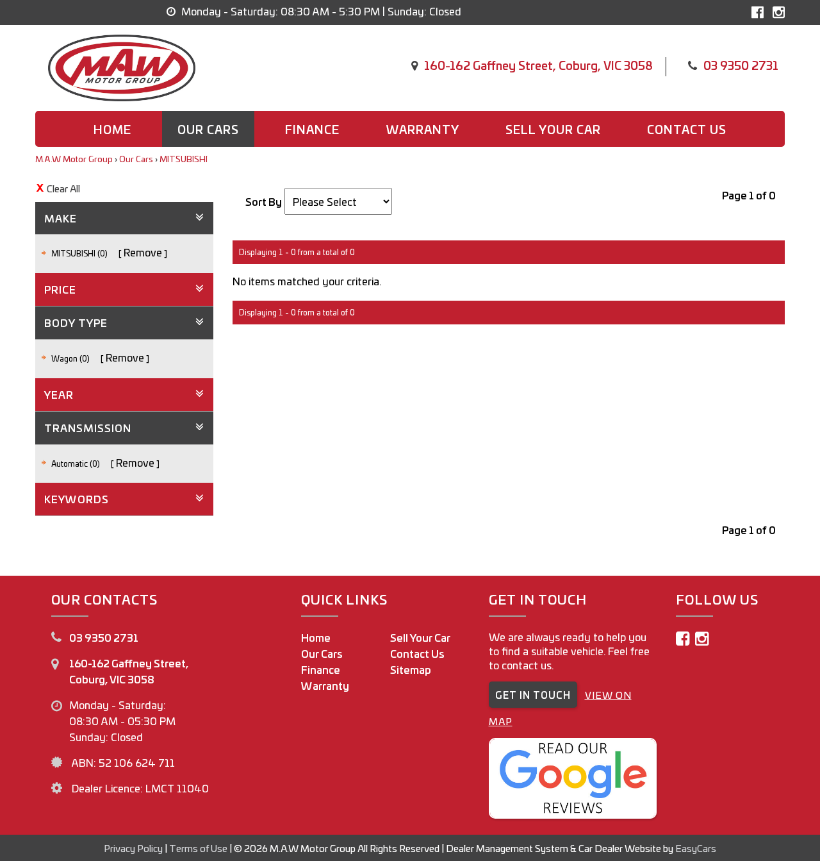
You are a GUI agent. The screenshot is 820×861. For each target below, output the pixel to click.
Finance (312, 129)
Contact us (686, 129)
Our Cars (208, 129)
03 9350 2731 (740, 64)
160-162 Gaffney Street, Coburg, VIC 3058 (538, 64)
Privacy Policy (134, 848)
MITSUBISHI (184, 159)
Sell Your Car (553, 129)
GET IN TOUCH (533, 694)
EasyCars (695, 848)
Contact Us (417, 653)
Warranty (422, 129)
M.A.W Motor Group (74, 159)
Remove (143, 252)
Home (112, 129)
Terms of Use (199, 848)
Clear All (63, 188)
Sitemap (410, 669)
